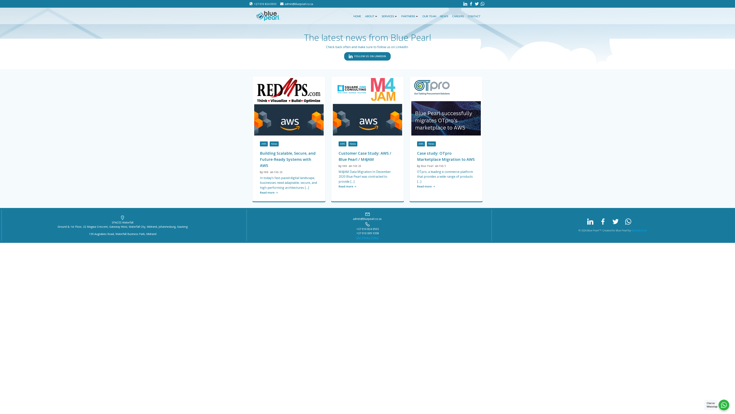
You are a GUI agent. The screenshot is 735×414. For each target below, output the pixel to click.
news (444, 16)
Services (388, 16)
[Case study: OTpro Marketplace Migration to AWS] (446, 106)
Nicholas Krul (639, 230)
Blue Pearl (427, 166)
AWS (263, 143)
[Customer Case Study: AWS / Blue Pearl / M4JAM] (367, 106)
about (369, 16)
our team (429, 16)
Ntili (266, 172)
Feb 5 (442, 166)
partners (408, 16)
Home (357, 16)
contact (474, 16)
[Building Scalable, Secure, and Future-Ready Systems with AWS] (289, 106)
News (274, 143)
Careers (458, 16)
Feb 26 (278, 172)
